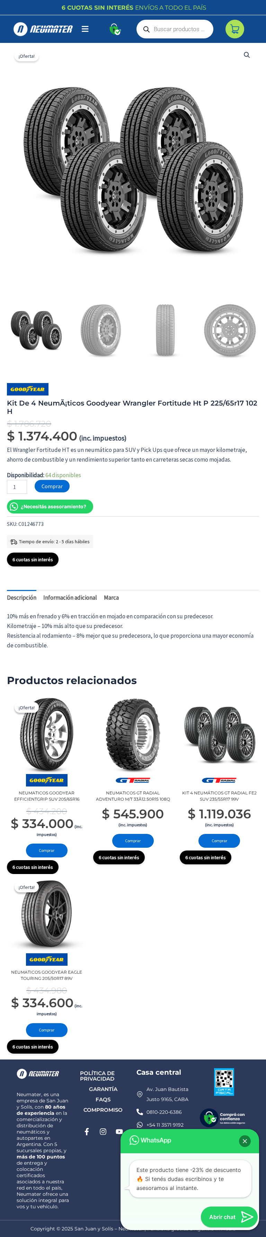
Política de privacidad (97, 1076)
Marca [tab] (111, 597)
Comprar (52, 486)
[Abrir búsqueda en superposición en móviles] (175, 29)
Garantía (103, 1089)
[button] (85, 29)
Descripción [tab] (21, 597)
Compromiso (103, 1110)
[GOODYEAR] (27, 389)
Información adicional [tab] (70, 597)
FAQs (103, 1099)
